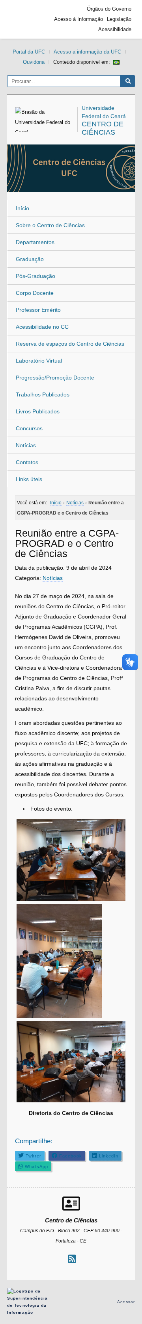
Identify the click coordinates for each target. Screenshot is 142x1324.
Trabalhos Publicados (42, 394)
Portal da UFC (29, 52)
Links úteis (29, 479)
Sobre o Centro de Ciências (50, 225)
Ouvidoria (34, 62)
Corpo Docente (35, 293)
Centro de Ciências (102, 128)
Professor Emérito (38, 310)
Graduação (30, 259)
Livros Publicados (38, 411)
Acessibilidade (114, 29)
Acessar (126, 1302)
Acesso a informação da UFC (87, 52)
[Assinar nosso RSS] (72, 1259)
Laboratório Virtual (39, 360)
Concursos (29, 428)
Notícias (26, 445)
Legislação (119, 19)
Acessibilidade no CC (42, 327)
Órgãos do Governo (109, 9)
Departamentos (35, 242)
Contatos (27, 462)
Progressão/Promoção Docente (55, 377)
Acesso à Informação (78, 19)
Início (22, 208)
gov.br (25, 19)
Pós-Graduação (35, 276)
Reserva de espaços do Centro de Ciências (70, 344)
